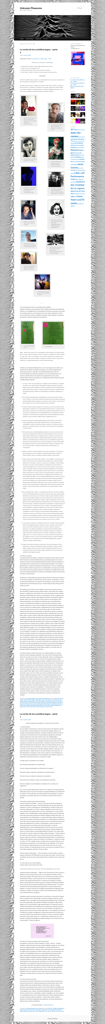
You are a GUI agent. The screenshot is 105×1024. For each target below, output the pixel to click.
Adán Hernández (27, 700)
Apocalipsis (38, 700)
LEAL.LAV (79, 172)
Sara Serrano (76, 193)
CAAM (21, 701)
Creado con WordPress (52, 1018)
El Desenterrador (77, 153)
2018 (76, 130)
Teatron (22, 39)
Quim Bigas (79, 179)
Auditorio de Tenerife (78, 141)
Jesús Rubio (80, 168)
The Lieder (79, 203)
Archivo (43, 700)
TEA (28, 706)
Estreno (78, 157)
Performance (77, 176)
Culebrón (82, 147)
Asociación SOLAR (57, 700)
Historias (49, 704)
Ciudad (73, 147)
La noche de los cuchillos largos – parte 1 (41, 58)
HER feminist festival (42, 704)
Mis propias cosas (34, 698)
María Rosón (55, 1009)
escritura (28, 698)
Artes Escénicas (49, 700)
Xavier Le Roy (49, 706)
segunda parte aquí (48, 1005)
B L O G (45, 39)
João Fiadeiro (54, 704)
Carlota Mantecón (31, 701)
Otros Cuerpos (47, 705)
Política (73, 179)
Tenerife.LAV (38, 39)
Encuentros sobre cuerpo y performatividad (42, 702)
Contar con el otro (55, 701)
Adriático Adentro (81, 129)
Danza (73, 149)
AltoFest (33, 700)
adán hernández (29, 39)
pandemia (53, 705)
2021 (58, 698)
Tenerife (38, 706)
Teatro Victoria (32, 706)
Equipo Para (54, 702)
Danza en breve (28, 702)
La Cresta (50, 1009)
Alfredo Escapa (82, 136)
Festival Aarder (26, 704)
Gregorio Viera (34, 704)
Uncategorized (46, 698)
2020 (56, 698)
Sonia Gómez (82, 193)
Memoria (41, 705)
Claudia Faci (77, 147)
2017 (73, 129)
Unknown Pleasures (31, 8)
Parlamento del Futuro (33, 1011)
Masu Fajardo (36, 705)
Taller (73, 196)
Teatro (80, 196)
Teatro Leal (76, 199)
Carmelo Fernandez (40, 701)
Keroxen (60, 704)
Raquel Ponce (58, 705)
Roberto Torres (23, 706)
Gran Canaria (38, 1009)
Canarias (25, 701)
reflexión (40, 698)
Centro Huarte (48, 701)
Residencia (80, 182)
